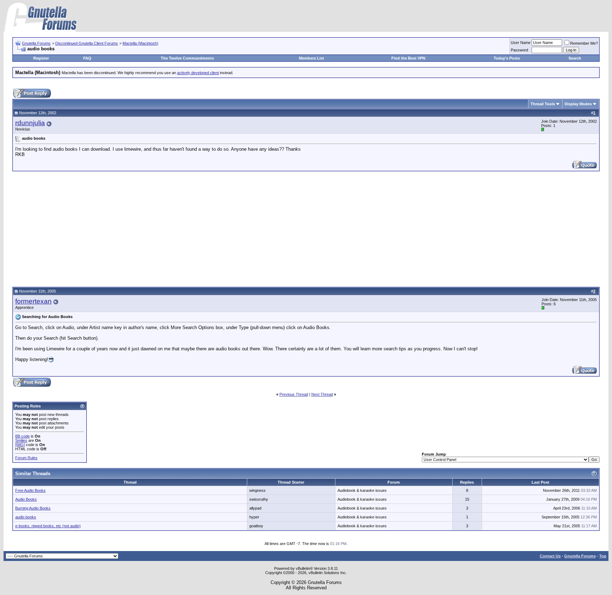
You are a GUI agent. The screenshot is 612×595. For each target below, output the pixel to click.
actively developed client (198, 73)
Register (41, 58)
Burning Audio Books (33, 508)
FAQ (87, 58)
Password (519, 50)
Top (602, 556)
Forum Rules (26, 458)
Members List (311, 58)
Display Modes (578, 104)
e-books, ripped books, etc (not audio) (48, 526)
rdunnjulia (30, 123)
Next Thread (322, 394)
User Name (521, 42)
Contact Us (550, 556)
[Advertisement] (306, 228)
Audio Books (26, 499)
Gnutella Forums (36, 43)
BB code (22, 436)
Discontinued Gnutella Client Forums (86, 43)
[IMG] (20, 445)
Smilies (21, 440)
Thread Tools (543, 104)
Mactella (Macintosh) (140, 43)
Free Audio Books (30, 490)
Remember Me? (584, 43)
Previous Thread (293, 394)
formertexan (33, 301)
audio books (25, 517)
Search (574, 58)
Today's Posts (507, 58)
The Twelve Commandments (187, 58)
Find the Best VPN (408, 58)
